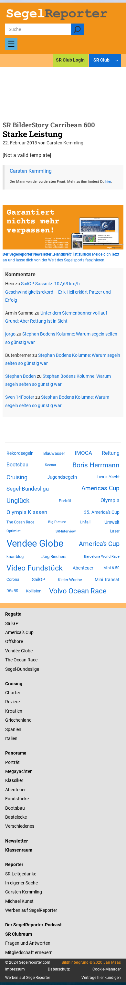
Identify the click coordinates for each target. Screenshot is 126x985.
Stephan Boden (20, 376)
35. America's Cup (102, 512)
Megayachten (19, 771)
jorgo (10, 333)
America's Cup (99, 544)
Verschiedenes (19, 826)
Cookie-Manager (106, 969)
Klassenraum (18, 850)
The (9, 659)
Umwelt (112, 522)
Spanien (13, 729)
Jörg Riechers (54, 556)
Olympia (110, 500)
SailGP (38, 579)
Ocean (20, 659)
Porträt (65, 500)
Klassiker (14, 780)
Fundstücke (17, 798)
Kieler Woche (70, 579)
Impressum (15, 969)
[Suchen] (77, 29)
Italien (11, 738)
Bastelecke (16, 817)
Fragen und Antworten (27, 943)
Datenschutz (59, 969)
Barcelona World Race (102, 556)
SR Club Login (70, 60)
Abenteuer (83, 568)
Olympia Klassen (26, 512)
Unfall (85, 522)
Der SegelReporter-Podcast (33, 924)
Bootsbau (17, 465)
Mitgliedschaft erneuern (29, 952)
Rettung (111, 453)
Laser (115, 531)
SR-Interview (66, 531)
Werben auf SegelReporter (31, 910)
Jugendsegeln (62, 477)
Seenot (50, 465)
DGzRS (12, 591)
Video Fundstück (34, 567)
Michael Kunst (19, 901)
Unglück (17, 500)
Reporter (14, 864)
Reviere (12, 701)
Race (31, 659)
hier (108, 181)
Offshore (14, 641)
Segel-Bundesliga (27, 488)
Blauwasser (54, 453)
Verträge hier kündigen (101, 977)
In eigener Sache (21, 882)
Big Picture (57, 522)
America (13, 632)
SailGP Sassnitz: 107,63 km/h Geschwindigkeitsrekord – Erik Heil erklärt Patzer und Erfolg (58, 292)
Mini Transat (107, 579)
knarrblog (15, 556)
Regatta (13, 614)
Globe (26, 650)
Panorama (15, 753)
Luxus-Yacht (108, 476)
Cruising (16, 477)
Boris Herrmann (96, 465)
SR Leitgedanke (20, 873)
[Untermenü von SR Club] (116, 60)
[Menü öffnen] (11, 44)
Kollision (33, 591)
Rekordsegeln (20, 453)
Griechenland (18, 720)
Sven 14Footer (19, 397)
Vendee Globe (34, 543)
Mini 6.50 (111, 568)
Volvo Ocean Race (78, 591)
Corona (12, 579)
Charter (12, 692)
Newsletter (16, 841)
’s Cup (28, 632)
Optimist (13, 531)
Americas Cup (100, 488)
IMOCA (83, 453)
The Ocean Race (20, 522)
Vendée (12, 650)
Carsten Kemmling (31, 171)
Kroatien (13, 711)
